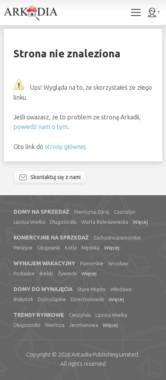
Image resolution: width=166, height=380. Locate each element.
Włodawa (121, 289)
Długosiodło (63, 221)
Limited (104, 354)
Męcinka (90, 247)
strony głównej (65, 146)
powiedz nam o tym (41, 126)
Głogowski (48, 247)
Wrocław (118, 263)
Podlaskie (24, 273)
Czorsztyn (125, 211)
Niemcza (54, 325)
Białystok (23, 299)
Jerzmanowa (83, 325)
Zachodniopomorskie (117, 237)
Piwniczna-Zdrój (91, 211)
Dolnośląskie (52, 299)
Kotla (71, 247)
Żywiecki (67, 273)
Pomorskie (91, 263)
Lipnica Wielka (29, 221)
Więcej (140, 221)
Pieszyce (23, 247)
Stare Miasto (91, 289)
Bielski (46, 273)
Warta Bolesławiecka (104, 221)
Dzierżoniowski (87, 299)
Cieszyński (80, 315)
